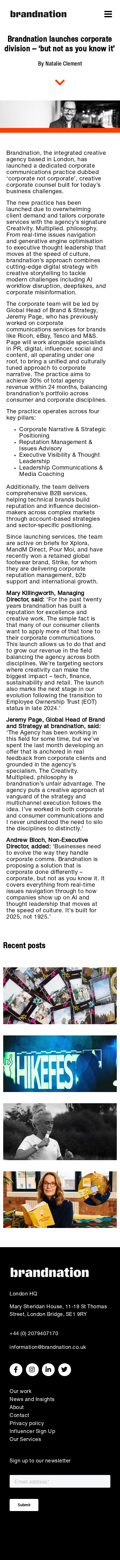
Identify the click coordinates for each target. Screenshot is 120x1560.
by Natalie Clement (60, 64)
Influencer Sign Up (32, 1432)
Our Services (25, 1440)
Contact (19, 1416)
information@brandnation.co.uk (48, 1347)
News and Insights (32, 1400)
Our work (20, 1392)
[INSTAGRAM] (32, 1369)
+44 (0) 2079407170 (34, 1334)
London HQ (23, 1294)
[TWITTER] (64, 1369)
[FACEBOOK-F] (16, 1369)
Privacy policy (27, 1424)
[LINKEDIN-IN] (48, 1369)
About (17, 1408)
